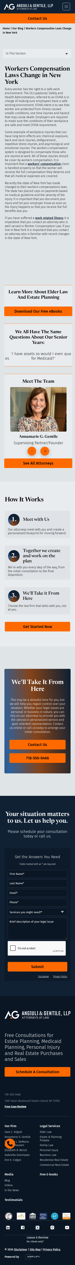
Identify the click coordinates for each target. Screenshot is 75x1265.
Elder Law (46, 1132)
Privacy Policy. (52, 1249)
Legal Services (50, 1126)
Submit (37, 966)
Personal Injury (49, 1150)
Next (44, 451)
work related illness (49, 218)
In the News (12, 1190)
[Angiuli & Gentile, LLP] (33, 7)
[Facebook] (22, 1227)
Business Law (48, 1155)
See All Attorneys (38, 463)
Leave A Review (37, 1239)
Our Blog (17, 28)
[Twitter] (37, 1227)
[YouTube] (67, 1227)
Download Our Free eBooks (38, 311)
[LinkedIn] (8, 1227)
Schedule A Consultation (37, 1072)
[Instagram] (52, 1227)
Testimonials (14, 1200)
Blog (7, 1180)
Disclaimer (43, 976)
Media (9, 1174)
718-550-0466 (37, 758)
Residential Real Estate (54, 1160)
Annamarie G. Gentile (18, 1137)
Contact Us (37, 18)
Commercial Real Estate (54, 1165)
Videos (9, 1185)
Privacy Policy (60, 976)
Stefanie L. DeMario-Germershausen (17, 1143)
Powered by (12, 1256)
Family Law (46, 1145)
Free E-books (49, 1174)
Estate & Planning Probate (51, 1138)
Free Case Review (15, 1106)
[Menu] (66, 6)
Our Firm (11, 1126)
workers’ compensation (44, 164)
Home (6, 28)
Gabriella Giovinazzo (17, 1155)
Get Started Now (37, 626)
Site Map (35, 1249)
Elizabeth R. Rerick (16, 1150)
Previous (32, 451)
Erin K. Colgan (13, 1160)
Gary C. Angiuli (13, 1132)
